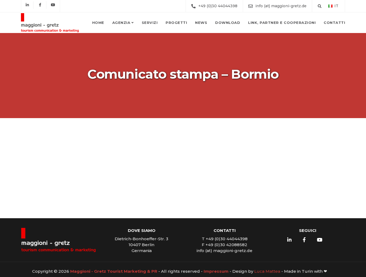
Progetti (176, 22)
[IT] (330, 5)
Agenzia (121, 22)
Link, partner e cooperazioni (282, 22)
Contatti (334, 22)
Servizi (150, 22)
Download (227, 22)
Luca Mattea (267, 271)
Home (98, 22)
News (201, 22)
